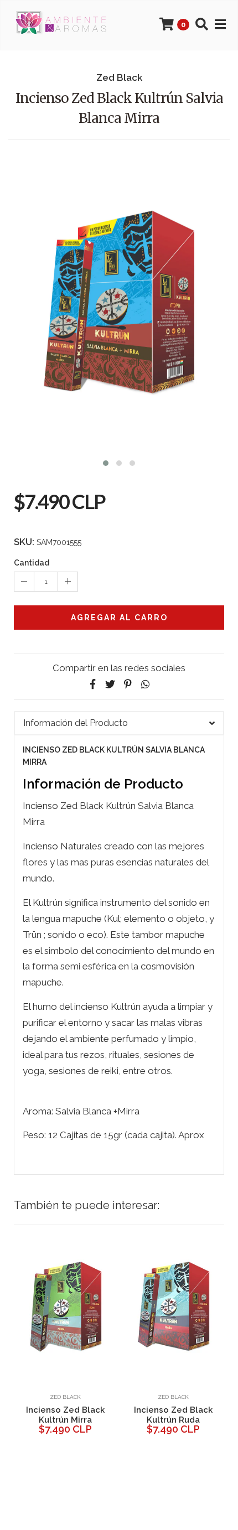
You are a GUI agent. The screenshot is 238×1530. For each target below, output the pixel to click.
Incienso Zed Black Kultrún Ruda (173, 1415)
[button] (105, 462)
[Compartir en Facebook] (92, 684)
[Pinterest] (128, 684)
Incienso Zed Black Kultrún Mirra (65, 1415)
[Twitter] (110, 684)
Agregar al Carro (119, 617)
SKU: (24, 542)
